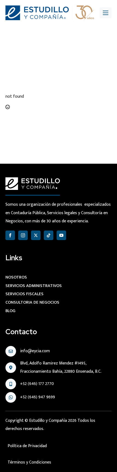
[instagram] (23, 235)
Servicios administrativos (33, 285)
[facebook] (10, 235)
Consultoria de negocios (32, 302)
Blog (10, 311)
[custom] (48, 235)
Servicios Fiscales (24, 294)
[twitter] (36, 235)
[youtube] (61, 235)
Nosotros (16, 277)
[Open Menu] (106, 12)
